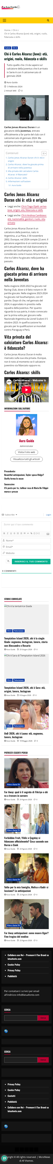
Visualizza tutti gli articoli (26, 459)
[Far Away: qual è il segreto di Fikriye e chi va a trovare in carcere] (26, 773)
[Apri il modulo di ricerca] (48, 20)
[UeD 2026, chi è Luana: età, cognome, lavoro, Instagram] (26, 715)
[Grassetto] (4, 533)
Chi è (15, 48)
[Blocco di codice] (28, 533)
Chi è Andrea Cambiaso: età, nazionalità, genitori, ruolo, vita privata (27, 219)
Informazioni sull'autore (19, 181)
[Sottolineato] (11, 533)
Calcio (7, 48)
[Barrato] (14, 533)
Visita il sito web (26, 452)
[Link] (31, 533)
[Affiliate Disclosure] (31, 1149)
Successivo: (26, 488)
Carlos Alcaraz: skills (17, 178)
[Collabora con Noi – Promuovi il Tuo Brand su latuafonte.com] (22, 1149)
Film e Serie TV (13, 784)
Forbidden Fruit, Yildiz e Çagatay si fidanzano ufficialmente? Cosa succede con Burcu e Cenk (26, 841)
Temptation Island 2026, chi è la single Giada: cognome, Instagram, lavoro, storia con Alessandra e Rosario (25, 641)
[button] (4, 20)
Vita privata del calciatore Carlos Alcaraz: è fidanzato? (23, 173)
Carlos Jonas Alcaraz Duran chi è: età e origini (26, 159)
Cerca (7, 1009)
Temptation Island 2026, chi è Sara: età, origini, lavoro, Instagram (24, 689)
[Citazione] (24, 533)
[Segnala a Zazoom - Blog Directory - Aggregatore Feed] (6, 1030)
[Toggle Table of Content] (42, 153)
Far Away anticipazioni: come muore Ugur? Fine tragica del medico (26, 934)
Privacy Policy (14, 970)
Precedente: (24, 475)
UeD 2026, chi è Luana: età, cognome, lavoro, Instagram (23, 735)
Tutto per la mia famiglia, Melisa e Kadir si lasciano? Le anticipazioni (26, 889)
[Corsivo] (7, 533)
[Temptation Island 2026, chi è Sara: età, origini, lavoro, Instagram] (26, 669)
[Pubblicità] (26, 1149)
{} (35, 533)
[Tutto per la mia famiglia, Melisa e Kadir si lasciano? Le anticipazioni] (26, 868)
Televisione (19, 631)
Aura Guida (12, 82)
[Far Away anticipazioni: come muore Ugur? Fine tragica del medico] (26, 914)
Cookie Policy (14, 964)
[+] (38, 533)
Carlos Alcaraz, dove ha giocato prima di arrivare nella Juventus (26, 166)
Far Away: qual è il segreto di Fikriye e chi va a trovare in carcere (26, 793)
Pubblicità (12, 976)
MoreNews (44, 1157)
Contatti (11, 1096)
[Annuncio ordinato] (17, 533)
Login (48, 514)
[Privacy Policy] (17, 1149)
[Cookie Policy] (36, 1149)
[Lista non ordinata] (21, 533)
